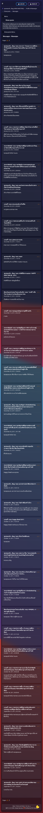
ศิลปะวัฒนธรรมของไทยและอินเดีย (14, 292)
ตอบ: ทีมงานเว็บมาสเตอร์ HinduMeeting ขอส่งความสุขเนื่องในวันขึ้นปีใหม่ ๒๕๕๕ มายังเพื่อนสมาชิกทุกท (20, 87)
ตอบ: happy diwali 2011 (16, 519)
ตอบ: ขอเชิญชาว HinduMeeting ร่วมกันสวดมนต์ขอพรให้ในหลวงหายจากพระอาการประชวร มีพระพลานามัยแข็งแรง (19, 407)
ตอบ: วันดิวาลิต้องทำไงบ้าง (23, 503)
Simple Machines (19, 808)
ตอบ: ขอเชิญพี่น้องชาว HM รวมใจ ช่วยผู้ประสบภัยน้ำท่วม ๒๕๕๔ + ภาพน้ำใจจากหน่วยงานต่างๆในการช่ (20, 330)
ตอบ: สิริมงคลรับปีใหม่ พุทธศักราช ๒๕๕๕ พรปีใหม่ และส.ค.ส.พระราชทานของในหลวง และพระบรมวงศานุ (20, 108)
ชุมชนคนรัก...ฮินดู (9, 46)
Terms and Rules (20, 806)
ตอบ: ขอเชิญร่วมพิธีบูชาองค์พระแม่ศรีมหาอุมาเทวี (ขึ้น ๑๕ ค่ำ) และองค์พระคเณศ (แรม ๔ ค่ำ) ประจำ (20, 427)
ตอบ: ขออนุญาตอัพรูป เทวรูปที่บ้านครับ (20, 311)
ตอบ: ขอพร (19, 256)
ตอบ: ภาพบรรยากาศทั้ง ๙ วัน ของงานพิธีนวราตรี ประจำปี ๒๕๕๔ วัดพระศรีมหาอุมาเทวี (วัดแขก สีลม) (19, 630)
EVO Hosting (34, 808)
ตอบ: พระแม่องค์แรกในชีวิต (17, 204)
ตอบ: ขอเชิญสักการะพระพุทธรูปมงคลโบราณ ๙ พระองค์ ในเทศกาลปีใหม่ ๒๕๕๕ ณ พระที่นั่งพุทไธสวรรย (20, 166)
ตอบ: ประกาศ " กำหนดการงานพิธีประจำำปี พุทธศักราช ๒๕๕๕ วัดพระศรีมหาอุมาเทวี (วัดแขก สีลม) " (20, 48)
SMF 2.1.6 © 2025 (10, 808)
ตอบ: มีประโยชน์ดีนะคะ (23, 536)
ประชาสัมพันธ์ (8, 146)
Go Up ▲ (28, 806)
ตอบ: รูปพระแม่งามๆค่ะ (15, 240)
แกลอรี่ (6, 67)
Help (13, 806)
